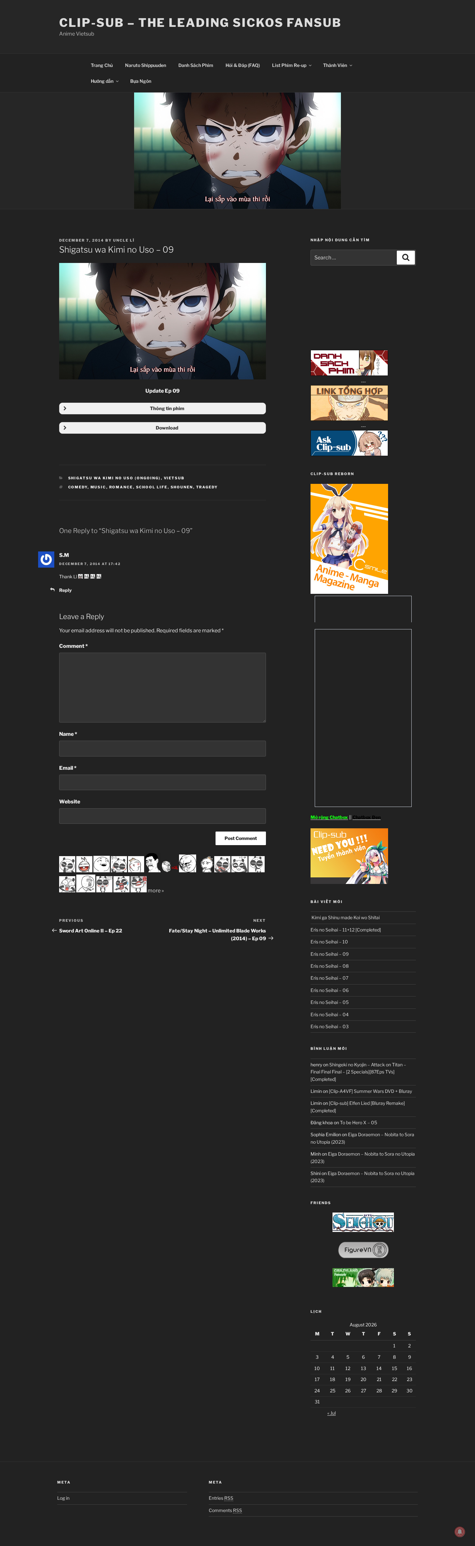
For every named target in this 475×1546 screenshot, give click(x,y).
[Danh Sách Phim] (349, 374)
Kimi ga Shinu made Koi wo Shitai (345, 917)
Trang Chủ (102, 65)
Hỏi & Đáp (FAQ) (243, 65)
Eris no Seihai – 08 (330, 966)
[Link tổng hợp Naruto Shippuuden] (349, 419)
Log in (63, 1498)
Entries (221, 1498)
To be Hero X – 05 (358, 1122)
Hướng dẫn (102, 81)
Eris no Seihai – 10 (329, 941)
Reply (65, 590)
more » (156, 890)
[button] (162, 408)
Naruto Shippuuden (145, 65)
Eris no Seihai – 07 (329, 978)
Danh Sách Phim (195, 65)
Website (69, 802)
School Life (152, 487)
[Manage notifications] (460, 1532)
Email (68, 768)
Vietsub (174, 478)
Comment (73, 646)
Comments (225, 1510)
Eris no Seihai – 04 (330, 1014)
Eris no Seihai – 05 (330, 1002)
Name (68, 734)
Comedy (78, 487)
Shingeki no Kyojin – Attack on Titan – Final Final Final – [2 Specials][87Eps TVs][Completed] (358, 1072)
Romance (121, 487)
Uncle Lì (124, 240)
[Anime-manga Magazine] (349, 592)
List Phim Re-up (289, 65)
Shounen (182, 487)
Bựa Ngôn (140, 81)
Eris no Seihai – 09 (330, 954)
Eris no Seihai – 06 (330, 990)
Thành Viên (335, 65)
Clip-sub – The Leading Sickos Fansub (200, 23)
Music (98, 487)
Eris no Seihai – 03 (330, 1026)
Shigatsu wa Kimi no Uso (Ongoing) (114, 478)
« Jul (331, 1413)
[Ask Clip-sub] (349, 454)
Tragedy (207, 487)
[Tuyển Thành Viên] (349, 882)
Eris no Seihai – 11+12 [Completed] (346, 929)
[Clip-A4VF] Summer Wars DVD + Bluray (370, 1091)
